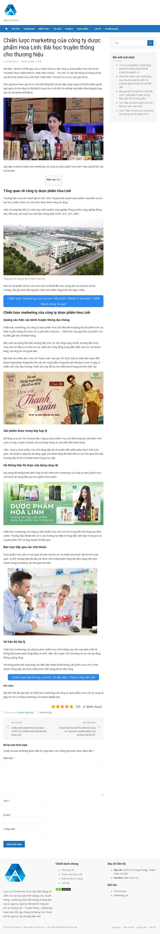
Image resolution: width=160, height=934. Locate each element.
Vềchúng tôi (68, 869)
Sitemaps (116, 927)
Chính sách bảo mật (72, 874)
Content (20, 712)
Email (7, 814)
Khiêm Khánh (28, 61)
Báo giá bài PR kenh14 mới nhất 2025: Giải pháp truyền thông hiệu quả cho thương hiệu (136, 95)
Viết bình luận (46, 712)
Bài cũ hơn (29, 728)
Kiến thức (43, 28)
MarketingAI (120, 891)
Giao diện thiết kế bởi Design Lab (62, 927)
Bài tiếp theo (77, 728)
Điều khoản (128, 927)
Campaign (29, 28)
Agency (69, 28)
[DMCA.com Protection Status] (63, 890)
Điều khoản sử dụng (72, 878)
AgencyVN (8, 891)
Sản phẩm (82, 28)
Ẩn (58, 179)
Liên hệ (65, 882)
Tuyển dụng (111, 28)
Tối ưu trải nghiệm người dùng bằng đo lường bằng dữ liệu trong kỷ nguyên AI (135, 68)
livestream (66, 77)
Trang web (9, 828)
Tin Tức (15, 28)
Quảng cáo (141, 927)
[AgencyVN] (6, 28)
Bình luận (9, 758)
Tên (6, 800)
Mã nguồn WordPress (34, 927)
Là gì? (98, 28)
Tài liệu (57, 28)
